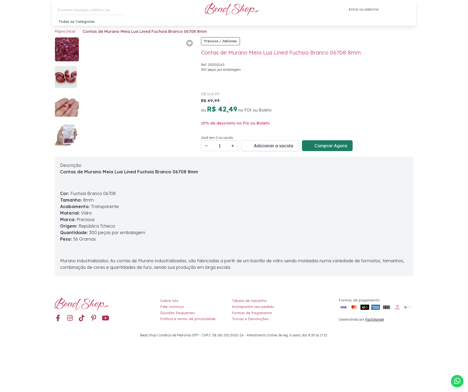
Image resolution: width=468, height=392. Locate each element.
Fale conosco (172, 306)
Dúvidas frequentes (177, 313)
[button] (409, 9)
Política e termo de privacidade (188, 319)
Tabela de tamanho (249, 300)
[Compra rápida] (385, 9)
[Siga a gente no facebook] (58, 318)
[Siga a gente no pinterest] (93, 318)
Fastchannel (374, 319)
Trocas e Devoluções (250, 319)
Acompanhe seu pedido (253, 306)
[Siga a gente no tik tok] (82, 318)
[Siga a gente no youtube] (105, 318)
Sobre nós (169, 300)
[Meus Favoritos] (396, 9)
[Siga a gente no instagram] (70, 318)
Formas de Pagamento (252, 313)
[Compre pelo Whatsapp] (457, 381)
